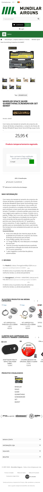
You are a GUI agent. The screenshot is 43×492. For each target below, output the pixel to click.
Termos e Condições (9, 472)
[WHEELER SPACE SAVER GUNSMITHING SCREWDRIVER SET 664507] (5, 80)
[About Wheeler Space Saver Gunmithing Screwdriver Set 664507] (19, 380)
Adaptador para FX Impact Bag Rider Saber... (10, 361)
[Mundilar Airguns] (21, 11)
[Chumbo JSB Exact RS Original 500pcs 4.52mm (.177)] (28, 349)
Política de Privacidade (34, 472)
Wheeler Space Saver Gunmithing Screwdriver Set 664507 (20, 394)
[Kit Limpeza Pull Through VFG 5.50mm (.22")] (9, 312)
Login (22, 29)
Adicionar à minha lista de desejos (16, 187)
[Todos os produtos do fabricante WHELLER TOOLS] (21, 113)
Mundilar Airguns (16, 467)
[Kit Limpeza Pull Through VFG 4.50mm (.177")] (27, 312)
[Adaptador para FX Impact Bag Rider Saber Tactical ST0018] (10, 349)
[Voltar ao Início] (1, 39)
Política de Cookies (21, 472)
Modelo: (5, 118)
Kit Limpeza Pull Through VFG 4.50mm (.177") (28, 324)
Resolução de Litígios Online (12, 476)
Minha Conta (8, 440)
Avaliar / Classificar (14, 182)
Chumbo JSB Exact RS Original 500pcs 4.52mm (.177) (28, 361)
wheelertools (23, 95)
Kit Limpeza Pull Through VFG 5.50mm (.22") (10, 324)
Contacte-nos (6, 2)
